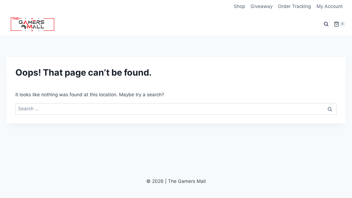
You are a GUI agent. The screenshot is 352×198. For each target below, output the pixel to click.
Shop (239, 6)
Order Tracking (294, 6)
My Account (330, 6)
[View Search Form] (326, 24)
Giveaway (262, 6)
